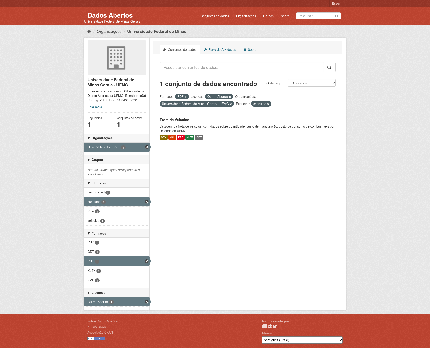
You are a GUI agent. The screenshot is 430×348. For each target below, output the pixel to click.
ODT (199, 137)
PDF (180, 137)
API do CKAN (96, 327)
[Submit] (337, 15)
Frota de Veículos (174, 119)
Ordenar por (275, 83)
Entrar (336, 3)
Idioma (267, 333)
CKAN (269, 326)
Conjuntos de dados (215, 16)
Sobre (285, 16)
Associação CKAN (100, 332)
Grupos (268, 16)
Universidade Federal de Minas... (158, 31)
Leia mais (95, 107)
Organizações (246, 16)
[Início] (89, 31)
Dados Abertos (110, 15)
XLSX (190, 137)
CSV (163, 137)
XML (172, 137)
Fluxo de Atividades (221, 49)
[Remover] (186, 96)
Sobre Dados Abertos (102, 321)
